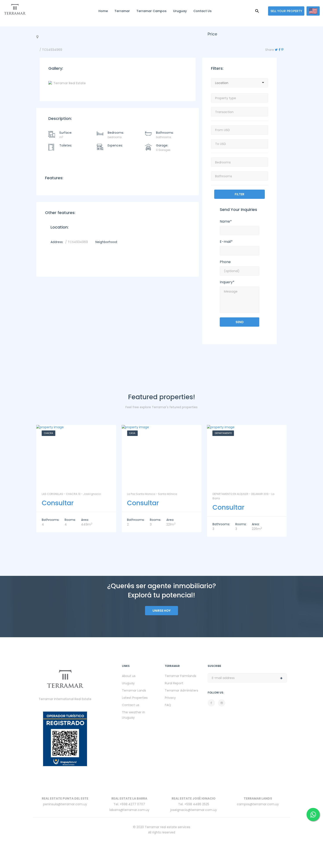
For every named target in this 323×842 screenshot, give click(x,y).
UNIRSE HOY (161, 610)
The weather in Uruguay (133, 715)
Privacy (170, 698)
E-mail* (226, 241)
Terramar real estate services (167, 827)
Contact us (202, 11)
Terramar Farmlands (180, 676)
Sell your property (286, 11)
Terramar (122, 11)
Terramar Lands (134, 690)
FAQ (168, 705)
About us (129, 676)
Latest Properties (135, 698)
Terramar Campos (151, 11)
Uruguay (180, 11)
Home (103, 11)
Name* (226, 221)
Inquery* (227, 282)
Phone (225, 262)
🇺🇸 (313, 11)
